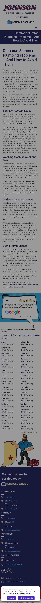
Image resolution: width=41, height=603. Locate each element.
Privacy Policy (26, 593)
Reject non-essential (26, 598)
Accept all (11, 598)
